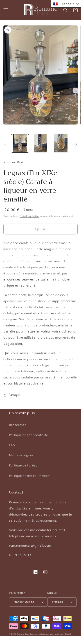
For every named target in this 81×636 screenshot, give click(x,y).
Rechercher (17, 425)
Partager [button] (15, 395)
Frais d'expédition (29, 216)
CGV (12, 445)
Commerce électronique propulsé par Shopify (51, 634)
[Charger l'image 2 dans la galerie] (40, 143)
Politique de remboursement (30, 476)
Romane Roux (23, 634)
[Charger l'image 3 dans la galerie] (61, 143)
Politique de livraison (24, 465)
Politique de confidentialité (28, 435)
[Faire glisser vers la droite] (76, 144)
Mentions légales (21, 455)
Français (57, 601)
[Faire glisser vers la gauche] (5, 144)
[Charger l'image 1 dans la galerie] (20, 143)
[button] (6, 10)
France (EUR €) (24, 601)
